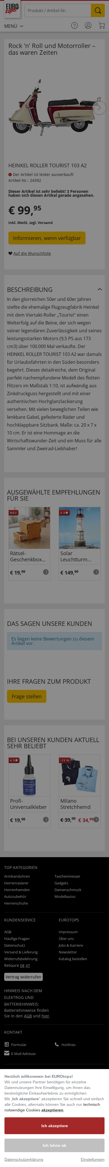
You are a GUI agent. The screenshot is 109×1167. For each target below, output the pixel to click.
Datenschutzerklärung (23, 1159)
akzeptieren (52, 1110)
